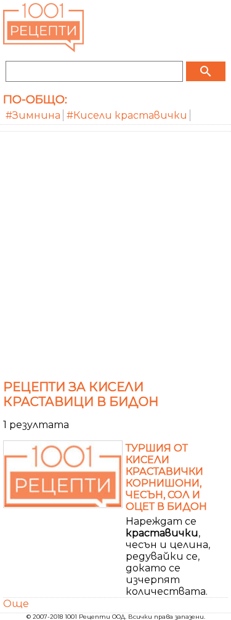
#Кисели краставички (127, 115)
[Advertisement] (115, 253)
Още (16, 604)
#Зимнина (33, 115)
